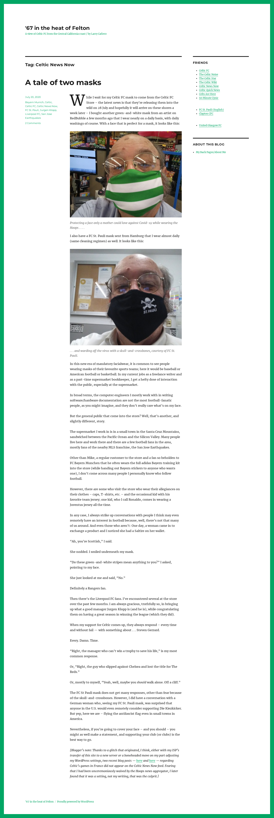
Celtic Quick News (209, 90)
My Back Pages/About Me (211, 152)
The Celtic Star (207, 78)
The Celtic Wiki (208, 82)
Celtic (48, 102)
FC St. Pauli (32, 110)
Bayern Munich (34, 102)
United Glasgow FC (210, 125)
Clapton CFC (206, 113)
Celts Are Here (207, 94)
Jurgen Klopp (48, 110)
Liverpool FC (32, 113)
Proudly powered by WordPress (75, 801)
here (139, 760)
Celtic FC (30, 106)
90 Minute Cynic (208, 98)
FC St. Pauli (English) (211, 109)
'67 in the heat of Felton (57, 28)
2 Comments (33, 123)
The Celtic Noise (208, 74)
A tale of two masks (63, 82)
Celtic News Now (47, 106)
